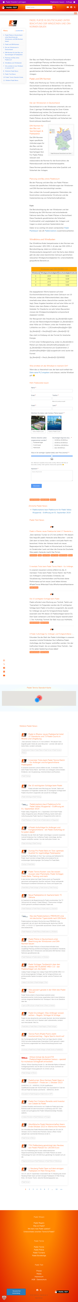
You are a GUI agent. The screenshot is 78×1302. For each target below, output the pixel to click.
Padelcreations (51, 231)
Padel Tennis (39, 1247)
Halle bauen (36, 448)
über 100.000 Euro (59, 448)
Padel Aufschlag (26, 797)
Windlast (54, 932)
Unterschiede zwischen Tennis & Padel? (39, 1232)
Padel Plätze (38, 750)
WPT (50, 1094)
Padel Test (34, 520)
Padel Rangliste (34, 1094)
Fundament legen (38, 442)
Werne (33, 1138)
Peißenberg (58, 1161)
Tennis (47, 1005)
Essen (32, 1005)
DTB (28, 1005)
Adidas (24, 982)
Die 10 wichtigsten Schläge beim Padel (44, 599)
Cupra (23, 1005)
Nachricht (34, 469)
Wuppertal (55, 820)
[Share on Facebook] (4, 668)
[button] (14, 2)
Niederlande (25, 750)
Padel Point (32, 1050)
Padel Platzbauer (27, 820)
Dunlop (24, 864)
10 (56, 1189)
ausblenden (19, 31)
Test (46, 982)
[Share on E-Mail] (4, 675)
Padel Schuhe (44, 887)
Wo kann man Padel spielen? (39, 1229)
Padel (32, 750)
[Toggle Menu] (75, 13)
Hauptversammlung (27, 1161)
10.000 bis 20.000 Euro (61, 440)
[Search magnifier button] (54, 7)
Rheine (24, 753)
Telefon (55, 395)
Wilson (34, 1073)
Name (33, 388)
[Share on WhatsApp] (4, 660)
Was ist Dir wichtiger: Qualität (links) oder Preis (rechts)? (50, 453)
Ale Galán (30, 982)
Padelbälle (59, 1050)
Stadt (33, 405)
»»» (61, 1189)
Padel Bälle (31, 864)
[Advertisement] (52, 44)
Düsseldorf (25, 1094)
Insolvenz (24, 1050)
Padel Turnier (47, 750)
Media (39, 1274)
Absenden (36, 486)
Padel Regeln (42, 1026)
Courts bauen (37, 445)
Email (33, 395)
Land (54, 405)
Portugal (47, 1117)
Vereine (52, 1005)
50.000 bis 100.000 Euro (61, 445)
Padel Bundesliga (39, 1255)
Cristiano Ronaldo (27, 1117)
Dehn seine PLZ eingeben (39, 372)
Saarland (54, 908)
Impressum (39, 1276)
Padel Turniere (57, 750)
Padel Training (26, 776)
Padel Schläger (34, 887)
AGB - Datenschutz (39, 1279)
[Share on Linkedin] (4, 671)
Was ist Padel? (39, 1226)
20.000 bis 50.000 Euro (61, 443)
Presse (39, 1271)
